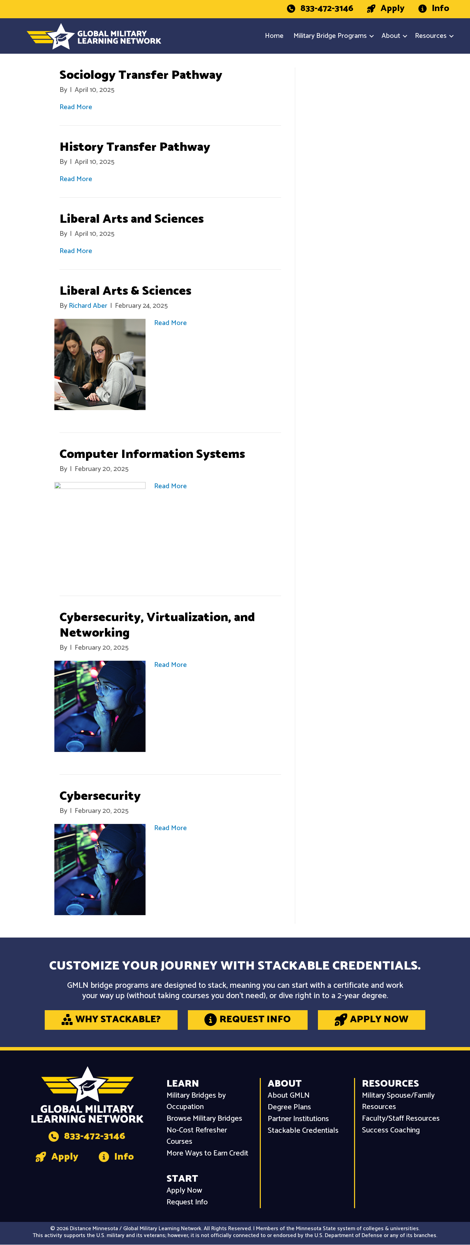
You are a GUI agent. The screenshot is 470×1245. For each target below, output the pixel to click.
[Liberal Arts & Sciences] (100, 364)
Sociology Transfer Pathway (141, 75)
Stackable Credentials (303, 1131)
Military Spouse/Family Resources (398, 1101)
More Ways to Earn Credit (207, 1153)
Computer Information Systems (152, 454)
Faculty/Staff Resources (401, 1118)
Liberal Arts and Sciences (132, 219)
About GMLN (289, 1095)
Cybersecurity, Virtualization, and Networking (157, 625)
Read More (76, 107)
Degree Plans (289, 1107)
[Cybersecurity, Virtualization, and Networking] (100, 706)
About (391, 36)
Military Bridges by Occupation (196, 1101)
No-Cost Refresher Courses (197, 1136)
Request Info (187, 1202)
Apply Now (184, 1190)
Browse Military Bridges (204, 1118)
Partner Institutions (298, 1119)
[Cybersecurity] (100, 869)
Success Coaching (391, 1130)
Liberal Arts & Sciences (125, 291)
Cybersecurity (100, 796)
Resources (431, 36)
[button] (371, 36)
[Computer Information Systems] (100, 527)
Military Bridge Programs (330, 36)
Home (274, 36)
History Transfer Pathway (135, 147)
